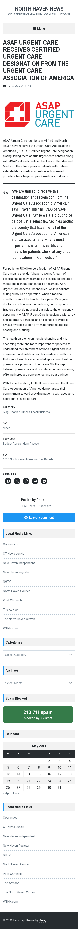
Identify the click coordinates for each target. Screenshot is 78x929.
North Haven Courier (16, 591)
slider (6, 428)
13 (18, 774)
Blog (6, 412)
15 (39, 774)
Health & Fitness (20, 412)
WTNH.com (10, 628)
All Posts (29, 506)
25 (70, 781)
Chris (7, 86)
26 (8, 788)
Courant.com (11, 544)
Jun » (15, 793)
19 (8, 781)
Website (45, 506)
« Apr (6, 793)
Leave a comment (41, 517)
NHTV (7, 581)
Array (42, 920)
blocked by (38, 714)
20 (18, 781)
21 (28, 781)
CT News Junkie (13, 553)
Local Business (40, 412)
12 (8, 774)
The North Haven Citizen (19, 619)
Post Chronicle (12, 600)
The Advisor (11, 609)
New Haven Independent (19, 563)
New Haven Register (16, 572)
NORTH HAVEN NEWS (39, 9)
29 (39, 788)
